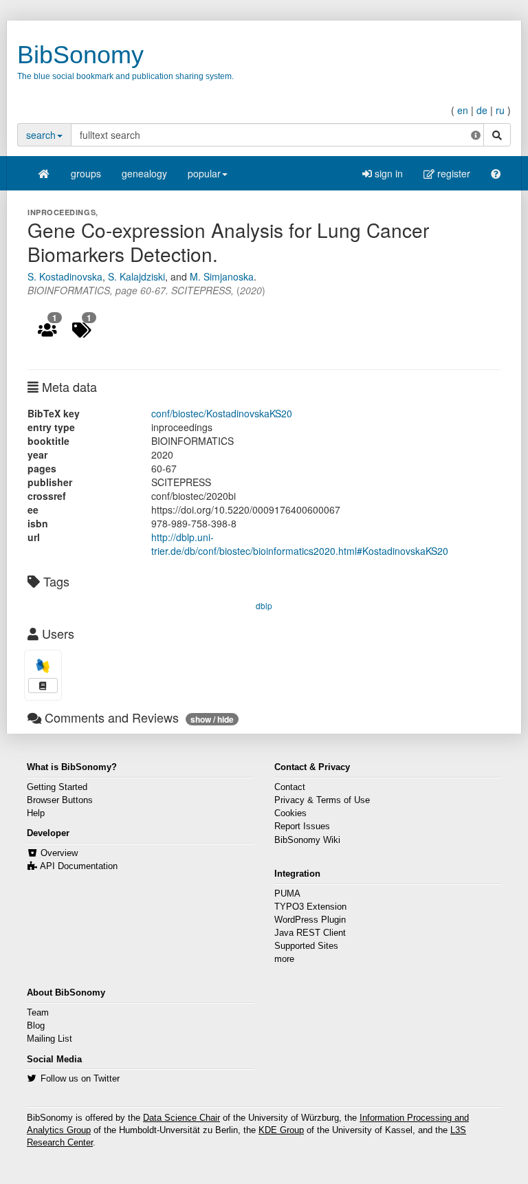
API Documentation (79, 866)
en (462, 110)
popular (204, 173)
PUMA (287, 894)
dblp (264, 605)
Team (38, 1013)
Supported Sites (306, 946)
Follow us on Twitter (80, 1079)
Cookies (290, 813)
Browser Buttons (60, 800)
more (284, 959)
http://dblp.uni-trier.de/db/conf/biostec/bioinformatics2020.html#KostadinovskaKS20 (299, 544)
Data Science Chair (181, 1118)
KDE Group (281, 1130)
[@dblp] (43, 666)
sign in (387, 173)
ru (500, 110)
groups (86, 173)
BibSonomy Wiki (307, 840)
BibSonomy (80, 55)
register (452, 173)
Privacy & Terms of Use (322, 800)
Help (36, 813)
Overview (59, 853)
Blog (36, 1026)
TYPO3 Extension (310, 907)
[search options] (476, 135)
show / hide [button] (212, 719)
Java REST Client (310, 933)
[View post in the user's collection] (43, 685)
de (481, 110)
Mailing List (49, 1039)
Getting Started (57, 787)
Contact (289, 787)
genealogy (144, 173)
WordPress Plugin (310, 920)
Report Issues (302, 826)
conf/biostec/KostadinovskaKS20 (221, 413)
